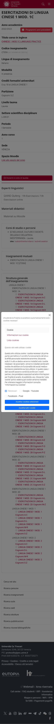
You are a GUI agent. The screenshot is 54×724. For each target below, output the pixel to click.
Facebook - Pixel (15, 396)
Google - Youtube (31, 391)
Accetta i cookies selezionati (27, 402)
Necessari (12, 391)
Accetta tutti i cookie (27, 408)
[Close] (50, 315)
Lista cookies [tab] (13, 340)
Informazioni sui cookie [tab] (17, 335)
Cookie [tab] (10, 330)
